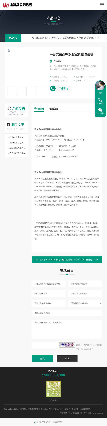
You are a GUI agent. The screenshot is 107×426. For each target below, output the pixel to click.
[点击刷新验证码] (67, 345)
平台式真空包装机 (86, 38)
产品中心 (13, 38)
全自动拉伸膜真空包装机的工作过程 (18, 148)
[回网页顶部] (100, 94)
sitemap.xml (98, 413)
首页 (46, 38)
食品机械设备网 (75, 413)
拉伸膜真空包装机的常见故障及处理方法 (18, 142)
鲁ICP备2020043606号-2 (82, 409)
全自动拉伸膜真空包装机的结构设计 (18, 153)
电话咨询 (100, 103)
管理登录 (87, 413)
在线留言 (53, 108)
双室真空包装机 (69, 38)
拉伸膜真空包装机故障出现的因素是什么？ (18, 137)
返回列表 (69, 260)
